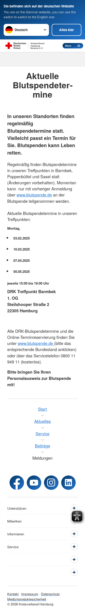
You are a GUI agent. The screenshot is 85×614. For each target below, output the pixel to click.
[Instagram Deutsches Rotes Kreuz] (51, 482)
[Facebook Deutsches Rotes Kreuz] (17, 482)
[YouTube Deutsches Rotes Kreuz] (34, 482)
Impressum (29, 593)
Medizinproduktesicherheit (26, 599)
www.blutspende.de (34, 195)
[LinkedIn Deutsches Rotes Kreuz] (68, 482)
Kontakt (13, 593)
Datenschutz (50, 593)
